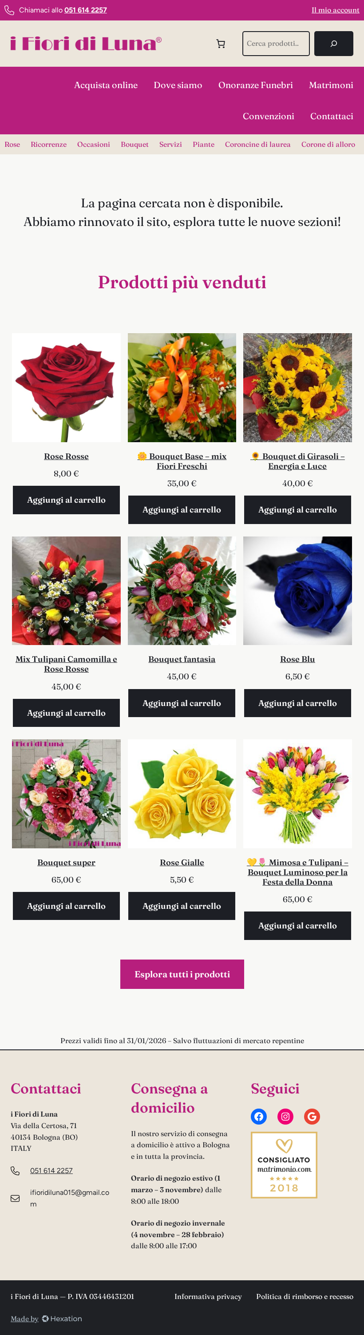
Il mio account (336, 9)
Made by (25, 1318)
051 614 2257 (51, 1170)
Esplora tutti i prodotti (182, 974)
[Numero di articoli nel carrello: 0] (221, 43)
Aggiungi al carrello (66, 500)
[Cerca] (333, 43)
